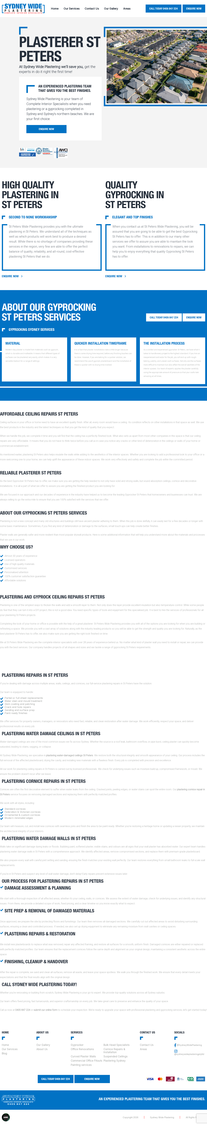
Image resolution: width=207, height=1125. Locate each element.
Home (54, 8)
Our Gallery (111, 8)
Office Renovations (82, 1049)
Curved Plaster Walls (83, 1056)
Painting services (81, 1064)
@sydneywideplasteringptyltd (189, 1054)
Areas (126, 8)
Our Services (72, 8)
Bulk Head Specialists (117, 1044)
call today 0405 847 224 (163, 8)
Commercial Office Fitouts (86, 1060)
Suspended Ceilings (116, 1056)
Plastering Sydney (115, 1060)
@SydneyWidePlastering (189, 1045)
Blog (4, 1053)
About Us (42, 1049)
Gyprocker (77, 1044)
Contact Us (92, 8)
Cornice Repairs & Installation (114, 1051)
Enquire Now (194, 8)
